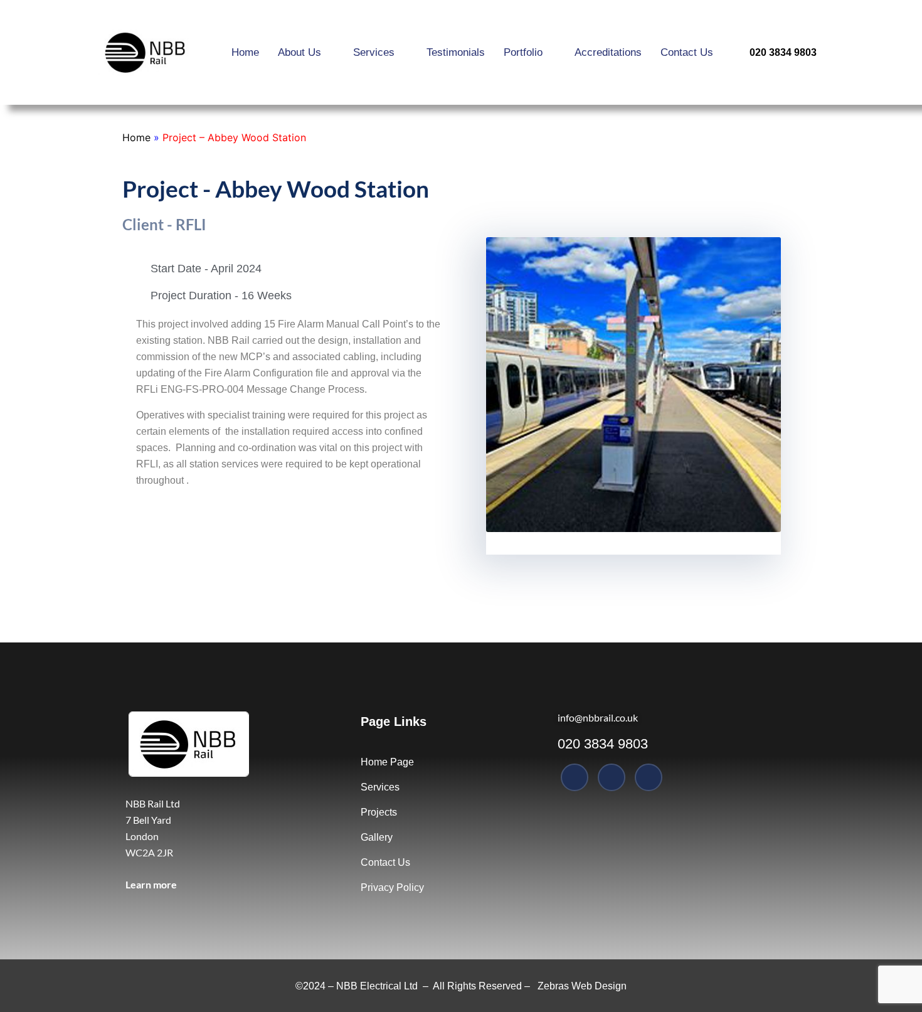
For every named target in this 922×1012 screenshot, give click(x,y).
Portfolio (523, 52)
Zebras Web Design (582, 986)
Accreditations (608, 52)
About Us (299, 52)
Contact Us (686, 52)
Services (374, 52)
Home (245, 52)
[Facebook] (574, 777)
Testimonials (456, 52)
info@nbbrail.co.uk (598, 717)
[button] (498, 387)
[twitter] (611, 777)
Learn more (151, 884)
